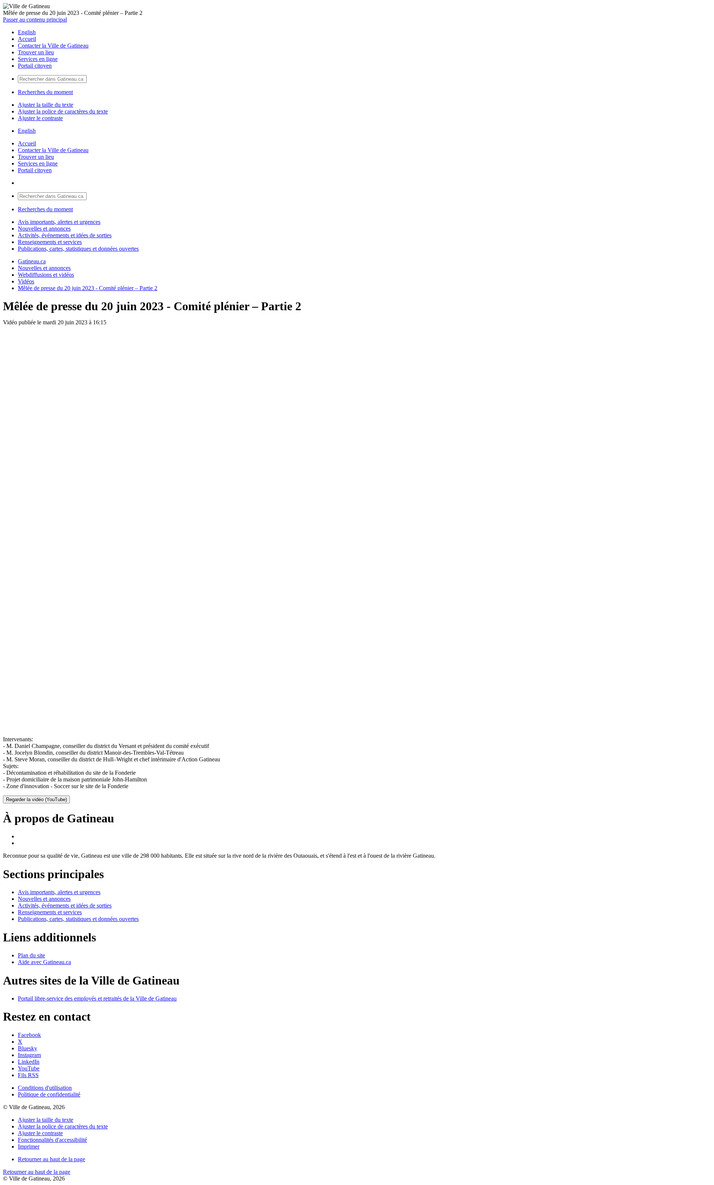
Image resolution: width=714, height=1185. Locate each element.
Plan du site (31, 955)
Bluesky (27, 1048)
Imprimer (28, 1146)
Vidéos (26, 281)
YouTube (28, 1068)
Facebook (29, 1035)
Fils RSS (28, 1075)
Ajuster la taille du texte (45, 105)
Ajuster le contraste (40, 118)
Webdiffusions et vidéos (46, 275)
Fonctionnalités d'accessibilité (52, 1140)
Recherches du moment (45, 92)
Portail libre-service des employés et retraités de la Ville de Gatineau (97, 998)
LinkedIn (28, 1062)
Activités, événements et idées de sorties (65, 235)
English (27, 32)
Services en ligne (38, 59)
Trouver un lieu (36, 52)
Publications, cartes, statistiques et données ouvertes (78, 248)
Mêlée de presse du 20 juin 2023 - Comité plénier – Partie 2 (87, 288)
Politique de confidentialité (49, 1094)
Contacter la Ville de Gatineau (53, 45)
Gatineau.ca (32, 261)
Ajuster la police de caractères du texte (63, 111)
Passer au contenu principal (35, 19)
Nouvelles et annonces (44, 228)
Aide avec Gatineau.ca (44, 962)
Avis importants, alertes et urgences (59, 222)
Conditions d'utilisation (45, 1088)
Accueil (27, 39)
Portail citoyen (35, 65)
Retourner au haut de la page (51, 1159)
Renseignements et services (50, 242)
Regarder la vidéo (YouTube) (36, 799)
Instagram (29, 1055)
